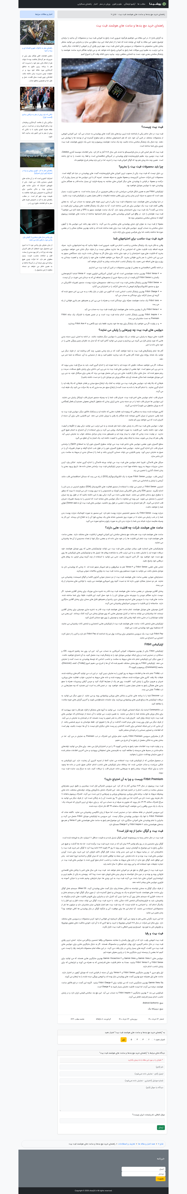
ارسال (161, 1127)
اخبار (96, 4)
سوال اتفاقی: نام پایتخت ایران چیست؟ (148, 1114)
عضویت (160, 1178)
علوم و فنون (117, 4)
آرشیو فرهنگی (129, 4)
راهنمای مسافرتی (84, 4)
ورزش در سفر (105, 4)
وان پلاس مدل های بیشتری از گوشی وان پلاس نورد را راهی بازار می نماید (37, 238)
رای (123, 1039)
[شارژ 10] (157, 4)
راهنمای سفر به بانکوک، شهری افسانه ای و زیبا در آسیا (37, 49)
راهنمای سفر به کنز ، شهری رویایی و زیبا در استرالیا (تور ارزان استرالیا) (37, 172)
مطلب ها (141, 4)
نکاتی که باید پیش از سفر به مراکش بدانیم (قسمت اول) (37, 116)
